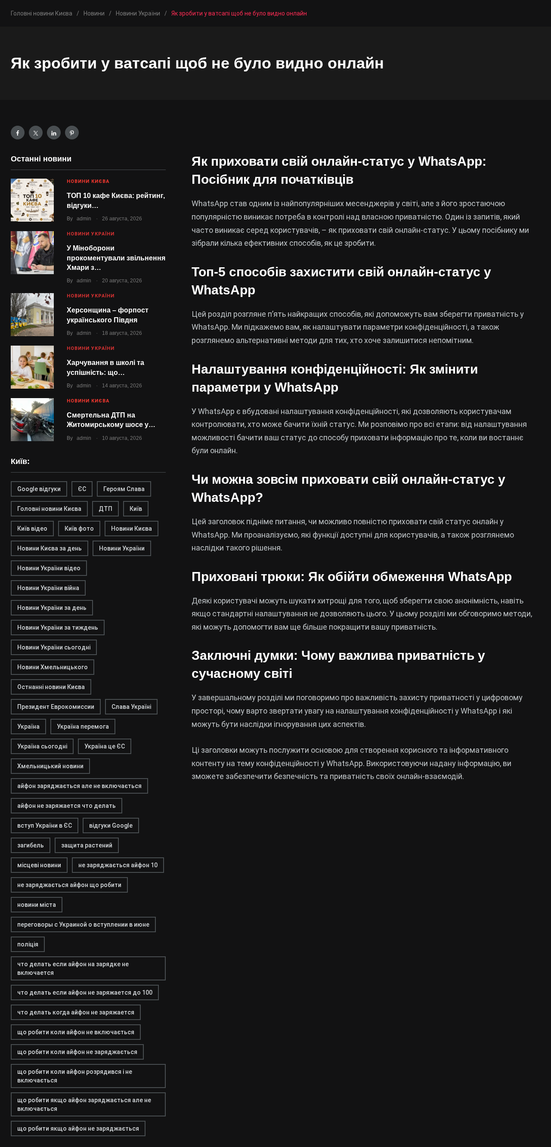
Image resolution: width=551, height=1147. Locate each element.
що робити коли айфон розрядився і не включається (74, 1076)
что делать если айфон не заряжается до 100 (84, 992)
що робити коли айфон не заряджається (77, 1051)
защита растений (86, 845)
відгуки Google (111, 825)
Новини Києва (88, 181)
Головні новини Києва (49, 508)
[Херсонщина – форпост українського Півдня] (32, 314)
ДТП (105, 508)
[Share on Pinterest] (72, 132)
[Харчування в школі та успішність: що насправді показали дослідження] (32, 367)
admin (84, 219)
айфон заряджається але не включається (79, 785)
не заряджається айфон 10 (118, 865)
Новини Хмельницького (52, 667)
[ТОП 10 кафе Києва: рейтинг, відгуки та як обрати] (32, 200)
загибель (30, 845)
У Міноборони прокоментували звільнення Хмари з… (116, 257)
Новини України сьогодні (53, 647)
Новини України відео (48, 568)
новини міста (36, 904)
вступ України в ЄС (44, 825)
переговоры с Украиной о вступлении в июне (83, 924)
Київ (136, 508)
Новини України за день (52, 607)
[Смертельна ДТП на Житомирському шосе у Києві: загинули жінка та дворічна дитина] (32, 419)
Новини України (91, 234)
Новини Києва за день (49, 548)
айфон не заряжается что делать (66, 805)
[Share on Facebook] (18, 132)
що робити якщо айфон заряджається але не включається (84, 1104)
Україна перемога (83, 726)
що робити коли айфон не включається (75, 1032)
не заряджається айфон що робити (69, 884)
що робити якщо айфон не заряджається (78, 1128)
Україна (28, 726)
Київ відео (32, 528)
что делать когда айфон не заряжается (75, 1012)
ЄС (82, 488)
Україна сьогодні (42, 746)
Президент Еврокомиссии (55, 706)
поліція (27, 944)
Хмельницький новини (50, 766)
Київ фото (79, 528)
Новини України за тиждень (57, 627)
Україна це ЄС (104, 746)
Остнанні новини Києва (51, 686)
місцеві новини (39, 865)
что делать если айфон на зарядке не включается (73, 968)
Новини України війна (48, 587)
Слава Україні (131, 706)
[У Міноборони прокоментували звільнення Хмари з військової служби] (32, 252)
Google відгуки (39, 488)
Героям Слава (124, 488)
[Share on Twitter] (36, 132)
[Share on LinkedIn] (54, 132)
